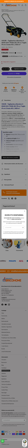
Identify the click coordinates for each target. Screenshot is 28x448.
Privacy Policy (10, 231)
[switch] (24, 446)
